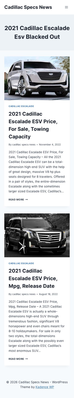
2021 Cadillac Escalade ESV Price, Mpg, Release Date (33, 278)
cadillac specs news (23, 144)
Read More (18, 199)
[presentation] (37, 78)
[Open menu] (66, 7)
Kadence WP (45, 387)
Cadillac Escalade (21, 106)
